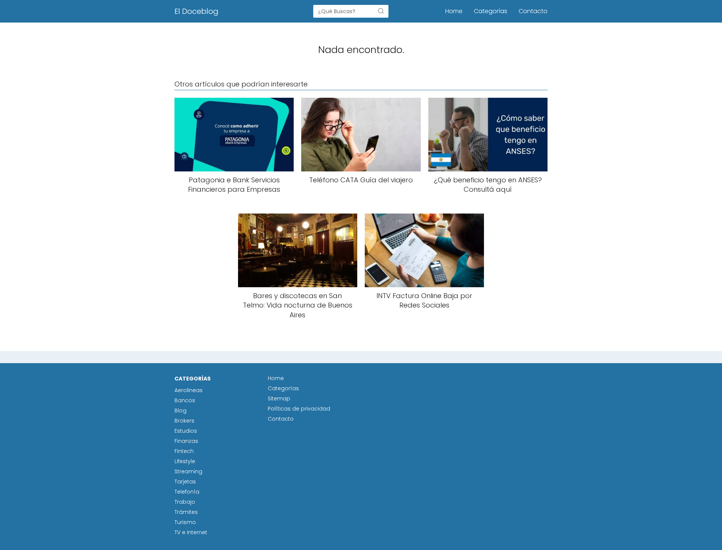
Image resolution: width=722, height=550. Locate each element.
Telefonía (186, 491)
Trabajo (184, 502)
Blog (180, 410)
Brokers (184, 420)
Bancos (184, 400)
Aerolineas (188, 390)
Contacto (533, 11)
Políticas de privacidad (299, 408)
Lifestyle (184, 461)
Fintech (184, 451)
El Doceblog (196, 11)
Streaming (188, 471)
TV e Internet (190, 532)
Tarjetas (185, 481)
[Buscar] (380, 11)
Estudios (185, 431)
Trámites (186, 512)
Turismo (185, 522)
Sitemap (279, 398)
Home (454, 11)
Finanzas (186, 441)
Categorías (490, 11)
